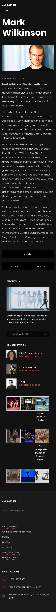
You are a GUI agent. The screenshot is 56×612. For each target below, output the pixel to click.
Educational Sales (11, 552)
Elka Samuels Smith (30, 353)
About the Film (9, 526)
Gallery (5, 537)
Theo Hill (24, 382)
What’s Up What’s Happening (16, 531)
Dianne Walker (27, 367)
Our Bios (6, 542)
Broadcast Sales (10, 557)
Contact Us (7, 547)
